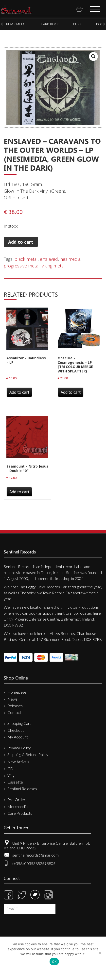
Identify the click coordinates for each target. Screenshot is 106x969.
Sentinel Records (16, 9)
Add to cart (20, 242)
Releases (15, 705)
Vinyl (11, 775)
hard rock (39, 24)
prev (1, 24)
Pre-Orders (17, 799)
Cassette (15, 782)
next (104, 24)
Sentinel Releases (22, 788)
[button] (93, 56)
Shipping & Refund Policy (27, 754)
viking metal (53, 266)
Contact (14, 712)
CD (10, 768)
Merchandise (18, 806)
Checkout (15, 730)
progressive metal (21, 266)
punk (67, 24)
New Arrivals (18, 761)
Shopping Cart (19, 723)
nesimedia (70, 259)
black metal (26, 259)
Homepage (16, 692)
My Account (17, 736)
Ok (54, 962)
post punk (94, 24)
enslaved (49, 259)
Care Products (19, 813)
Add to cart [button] (19, 392)
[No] (99, 952)
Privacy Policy (19, 747)
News (12, 699)
